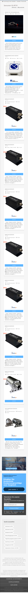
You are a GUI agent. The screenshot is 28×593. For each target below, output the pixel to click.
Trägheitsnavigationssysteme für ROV (13, 538)
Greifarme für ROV (9, 532)
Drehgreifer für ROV (9, 545)
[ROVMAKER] (14, 36)
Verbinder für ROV (9, 526)
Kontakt (14, 40)
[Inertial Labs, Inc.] (14, 125)
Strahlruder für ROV (9, 529)
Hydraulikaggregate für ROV (11, 535)
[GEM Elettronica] (14, 80)
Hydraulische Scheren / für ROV (12, 548)
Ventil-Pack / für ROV (9, 541)
